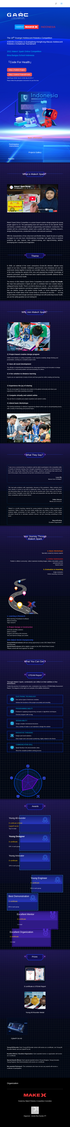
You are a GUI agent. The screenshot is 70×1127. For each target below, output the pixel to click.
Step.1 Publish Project (17, 70)
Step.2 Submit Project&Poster (19, 74)
